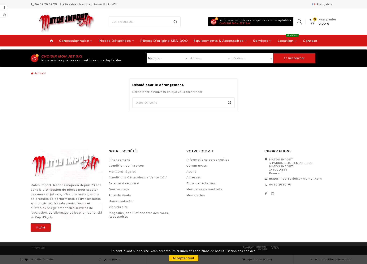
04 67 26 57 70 (280, 184)
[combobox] (168, 58)
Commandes (196, 165)
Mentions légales (122, 171)
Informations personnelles (207, 159)
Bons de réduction (201, 183)
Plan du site (118, 207)
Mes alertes (195, 195)
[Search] (175, 21)
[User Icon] (302, 21)
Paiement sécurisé (124, 183)
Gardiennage (119, 189)
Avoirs (191, 171)
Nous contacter (121, 201)
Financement (119, 159)
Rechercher (295, 58)
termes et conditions (193, 251)
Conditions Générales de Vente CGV (138, 177)
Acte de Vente (120, 195)
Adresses (193, 177)
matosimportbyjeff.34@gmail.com (295, 178)
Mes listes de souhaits (204, 189)
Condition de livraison (126, 165)
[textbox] (168, 58)
